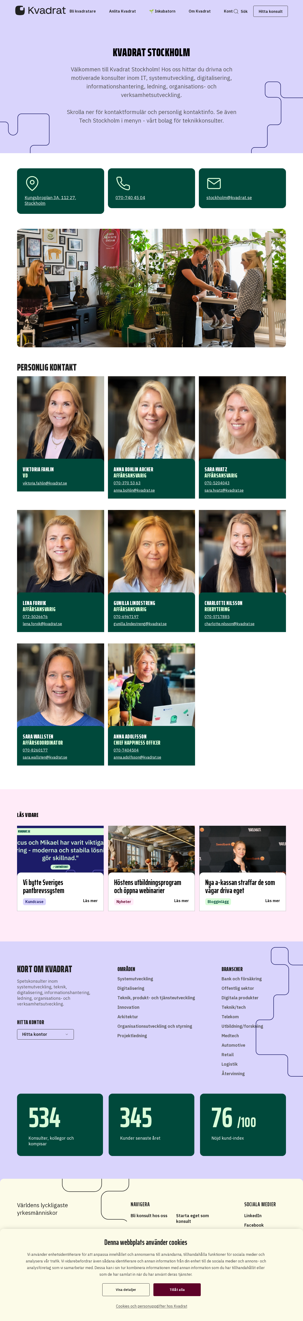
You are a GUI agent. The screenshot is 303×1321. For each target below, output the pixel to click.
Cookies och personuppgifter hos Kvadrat (151, 1306)
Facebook (254, 1225)
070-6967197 (126, 616)
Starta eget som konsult (192, 1218)
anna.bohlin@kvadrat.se (134, 490)
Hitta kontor (34, 1034)
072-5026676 (35, 616)
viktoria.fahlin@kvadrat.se (45, 483)
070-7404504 (126, 750)
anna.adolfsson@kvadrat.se (137, 757)
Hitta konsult (271, 11)
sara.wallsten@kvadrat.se (45, 757)
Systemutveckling (135, 979)
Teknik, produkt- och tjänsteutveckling (156, 997)
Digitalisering (130, 988)
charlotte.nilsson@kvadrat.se (229, 623)
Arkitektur (127, 1016)
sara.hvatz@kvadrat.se (224, 490)
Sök (244, 11)
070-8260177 (35, 750)
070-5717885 (217, 616)
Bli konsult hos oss (149, 1215)
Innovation (128, 1007)
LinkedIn (253, 1215)
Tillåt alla (177, 1290)
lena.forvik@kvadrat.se (42, 623)
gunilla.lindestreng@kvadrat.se (140, 623)
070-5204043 (217, 483)
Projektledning (132, 1035)
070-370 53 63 (127, 483)
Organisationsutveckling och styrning (154, 1026)
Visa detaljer (126, 1290)
